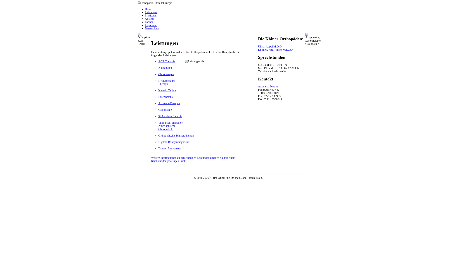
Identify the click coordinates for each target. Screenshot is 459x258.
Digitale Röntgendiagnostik (173, 142)
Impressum (151, 25)
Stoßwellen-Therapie (170, 116)
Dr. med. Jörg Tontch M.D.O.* (275, 49)
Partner (149, 21)
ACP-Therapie (166, 61)
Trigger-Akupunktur (169, 148)
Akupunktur (165, 67)
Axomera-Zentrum (268, 86)
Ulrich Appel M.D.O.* (271, 46)
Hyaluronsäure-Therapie (167, 82)
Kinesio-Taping (167, 90)
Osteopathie (165, 109)
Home (148, 9)
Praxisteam (151, 15)
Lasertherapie (166, 96)
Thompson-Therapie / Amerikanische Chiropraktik (170, 126)
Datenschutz (152, 28)
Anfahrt (149, 18)
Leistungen (151, 12)
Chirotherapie (166, 74)
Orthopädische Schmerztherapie (176, 135)
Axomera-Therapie (169, 103)
